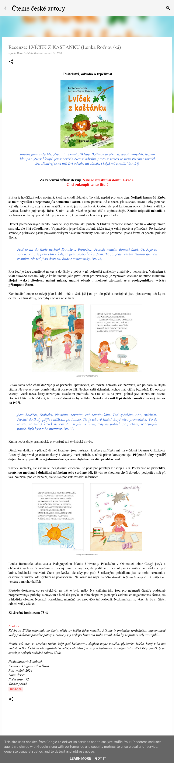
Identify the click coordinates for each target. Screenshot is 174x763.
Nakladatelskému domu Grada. (108, 180)
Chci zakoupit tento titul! (87, 184)
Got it (100, 758)
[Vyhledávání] (168, 8)
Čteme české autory (38, 7)
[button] (11, 62)
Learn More (80, 758)
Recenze (15, 688)
